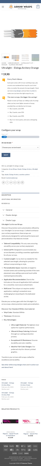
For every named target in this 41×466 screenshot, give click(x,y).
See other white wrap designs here (14, 365)
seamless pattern (24, 174)
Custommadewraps (12, 178)
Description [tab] (6, 195)
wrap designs (17, 91)
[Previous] (5, 33)
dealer (7, 174)
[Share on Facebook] (7, 182)
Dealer (4, 65)
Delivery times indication (20, 460)
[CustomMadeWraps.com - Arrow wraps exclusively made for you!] (20, 7)
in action (32, 91)
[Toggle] (4, 210)
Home (4, 63)
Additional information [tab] (11, 199)
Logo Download (30, 458)
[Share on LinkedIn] (22, 182)
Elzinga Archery (16, 65)
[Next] (36, 33)
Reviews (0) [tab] (6, 203)
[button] (3, 6)
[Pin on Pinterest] (18, 182)
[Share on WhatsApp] (3, 182)
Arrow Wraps (13, 63)
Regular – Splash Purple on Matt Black (10, 434)
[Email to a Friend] (15, 182)
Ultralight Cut (27, 63)
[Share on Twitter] (11, 182)
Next (6, 155)
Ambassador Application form (20, 457)
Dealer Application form (13, 458)
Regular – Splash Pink (31, 434)
